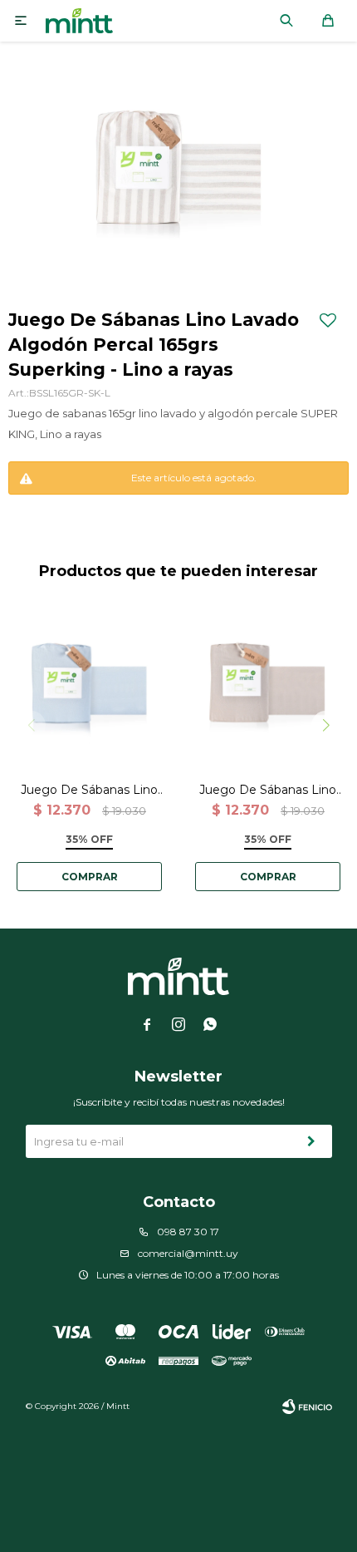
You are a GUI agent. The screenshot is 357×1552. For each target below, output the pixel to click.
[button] (286, 21)
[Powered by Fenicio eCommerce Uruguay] (307, 1406)
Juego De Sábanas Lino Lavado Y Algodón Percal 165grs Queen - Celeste (89, 790)
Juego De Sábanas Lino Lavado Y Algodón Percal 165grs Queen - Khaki (267, 790)
